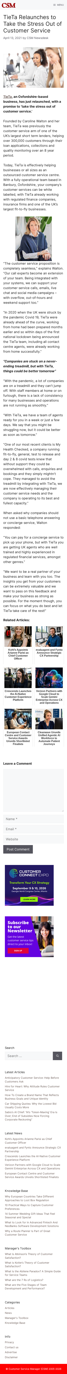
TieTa (7, 97)
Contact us (11, 1347)
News (8, 1312)
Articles (9, 1308)
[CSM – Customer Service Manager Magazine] (9, 5)
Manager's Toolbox (16, 1318)
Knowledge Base (15, 1322)
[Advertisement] (33, 1001)
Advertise (11, 1352)
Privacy (9, 1342)
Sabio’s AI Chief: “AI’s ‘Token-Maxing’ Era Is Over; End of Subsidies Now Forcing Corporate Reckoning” (31, 1116)
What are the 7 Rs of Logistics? (24, 1280)
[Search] (57, 1056)
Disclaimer (11, 1357)
